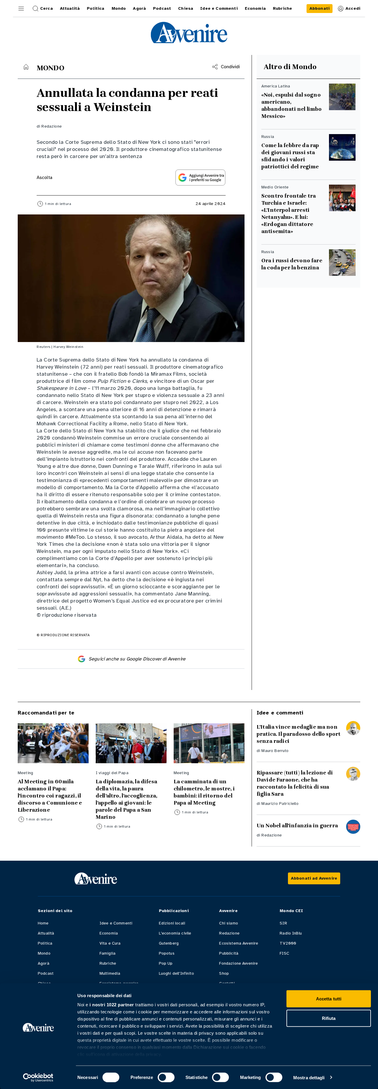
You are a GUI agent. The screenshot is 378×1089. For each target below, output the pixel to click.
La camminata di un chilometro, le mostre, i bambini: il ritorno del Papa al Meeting (204, 792)
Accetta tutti (328, 998)
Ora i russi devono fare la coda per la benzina (291, 264)
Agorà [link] (139, 8)
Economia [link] (255, 8)
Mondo (44, 953)
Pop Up (166, 963)
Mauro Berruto (275, 750)
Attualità (46, 933)
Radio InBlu (291, 933)
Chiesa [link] (185, 8)
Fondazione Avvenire (238, 963)
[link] (320, 8)
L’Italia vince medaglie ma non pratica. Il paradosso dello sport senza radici (298, 734)
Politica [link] (95, 8)
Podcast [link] (162, 8)
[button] (21, 8)
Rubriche (108, 963)
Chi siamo (228, 923)
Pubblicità (228, 953)
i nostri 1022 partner (111, 1004)
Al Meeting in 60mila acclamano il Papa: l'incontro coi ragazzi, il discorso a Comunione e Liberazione (50, 795)
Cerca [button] (46, 8)
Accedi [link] (353, 8)
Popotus (167, 953)
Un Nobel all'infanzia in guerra (297, 825)
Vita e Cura (110, 943)
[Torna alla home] (26, 66)
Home (43, 923)
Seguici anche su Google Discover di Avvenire (137, 659)
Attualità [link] (70, 8)
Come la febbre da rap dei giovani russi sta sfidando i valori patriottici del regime (290, 156)
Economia (109, 933)
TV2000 (288, 943)
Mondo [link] (119, 8)
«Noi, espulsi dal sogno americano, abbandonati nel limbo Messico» (291, 105)
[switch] (166, 1077)
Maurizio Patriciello (279, 803)
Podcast (45, 973)
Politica (45, 943)
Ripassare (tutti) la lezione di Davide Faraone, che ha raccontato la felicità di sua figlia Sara (295, 783)
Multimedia (110, 973)
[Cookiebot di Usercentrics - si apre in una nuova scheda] (38, 1077)
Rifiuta (329, 1017)
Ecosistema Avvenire (238, 943)
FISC (284, 953)
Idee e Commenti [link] (218, 8)
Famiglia (107, 953)
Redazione (51, 126)
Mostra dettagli (309, 1077)
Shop (224, 973)
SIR (283, 923)
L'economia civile (175, 933)
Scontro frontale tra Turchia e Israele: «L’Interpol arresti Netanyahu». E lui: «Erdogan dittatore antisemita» (288, 214)
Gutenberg (169, 943)
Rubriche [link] (282, 8)
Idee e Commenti (116, 923)
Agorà (43, 963)
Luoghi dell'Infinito (176, 973)
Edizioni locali (172, 923)
